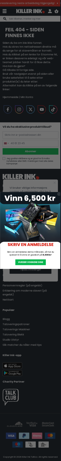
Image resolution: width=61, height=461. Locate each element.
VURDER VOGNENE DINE (30, 262)
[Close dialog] (59, 194)
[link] (30, 220)
